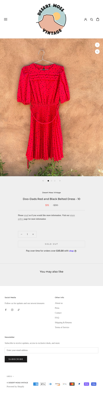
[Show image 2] (51, 180)
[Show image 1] (48, 180)
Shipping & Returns (63, 322)
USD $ (9, 376)
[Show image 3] (54, 180)
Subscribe (16, 359)
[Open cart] (97, 19)
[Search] (91, 19)
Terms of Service (62, 327)
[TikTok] (19, 309)
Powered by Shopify (15, 386)
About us (59, 303)
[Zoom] (97, 45)
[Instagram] (12, 309)
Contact (58, 313)
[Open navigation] (5, 19)
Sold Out (51, 244)
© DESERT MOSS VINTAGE (17, 383)
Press (57, 308)
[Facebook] (6, 309)
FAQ (57, 318)
